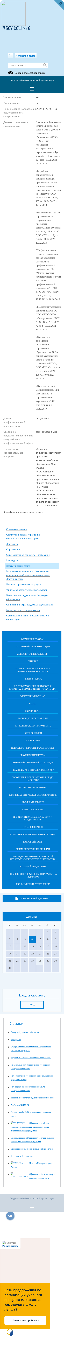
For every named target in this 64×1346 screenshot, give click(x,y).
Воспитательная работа (32, 787)
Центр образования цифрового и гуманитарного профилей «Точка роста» (32, 687)
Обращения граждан (32, 639)
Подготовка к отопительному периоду (32, 834)
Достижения (33, 740)
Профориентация (33, 827)
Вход (32, 1004)
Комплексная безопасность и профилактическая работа (33, 670)
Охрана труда (33, 711)
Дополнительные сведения (32, 654)
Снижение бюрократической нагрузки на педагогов (33, 875)
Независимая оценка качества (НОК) (33, 770)
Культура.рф (16, 1039)
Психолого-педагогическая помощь (32, 748)
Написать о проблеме (25, 1320)
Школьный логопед (33, 802)
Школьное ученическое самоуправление (32, 795)
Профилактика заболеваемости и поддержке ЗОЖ (32, 818)
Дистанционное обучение (33, 718)
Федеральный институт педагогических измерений (32, 1098)
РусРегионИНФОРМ (20, 1105)
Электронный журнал (32, 696)
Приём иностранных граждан (33, 849)
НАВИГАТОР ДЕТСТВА (33, 809)
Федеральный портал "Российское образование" (31, 1057)
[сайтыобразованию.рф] (59, 5)
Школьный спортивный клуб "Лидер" (33, 762)
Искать (45, 65)
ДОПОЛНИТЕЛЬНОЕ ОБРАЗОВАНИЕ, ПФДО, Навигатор (33, 778)
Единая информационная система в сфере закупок (32, 1149)
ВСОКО (32, 703)
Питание (33, 661)
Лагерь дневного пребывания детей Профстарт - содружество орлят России (32, 858)
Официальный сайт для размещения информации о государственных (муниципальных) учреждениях (30, 1127)
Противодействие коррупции (33, 646)
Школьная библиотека (33, 755)
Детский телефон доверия (22, 1156)
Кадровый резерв (32, 842)
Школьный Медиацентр (32, 867)
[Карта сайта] (10, 55)
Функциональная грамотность (33, 726)
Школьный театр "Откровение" (33, 884)
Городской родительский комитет (25, 1032)
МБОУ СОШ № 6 (16, 28)
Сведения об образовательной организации (32, 80)
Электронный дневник (35, 898)
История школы (33, 733)
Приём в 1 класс (33, 679)
